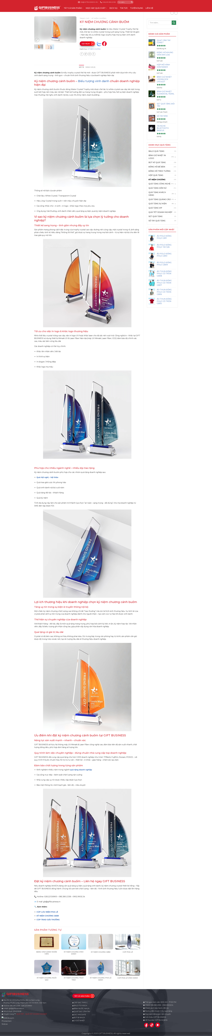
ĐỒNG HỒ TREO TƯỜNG (159, 171)
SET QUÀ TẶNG (156, 216)
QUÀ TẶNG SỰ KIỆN (158, 204)
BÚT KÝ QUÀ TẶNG (157, 162)
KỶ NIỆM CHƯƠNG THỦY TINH (74, 979)
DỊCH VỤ (113, 8)
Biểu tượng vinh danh (93, 81)
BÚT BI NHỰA (79, 1018)
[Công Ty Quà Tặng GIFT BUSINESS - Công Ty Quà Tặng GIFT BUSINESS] (47, 8)
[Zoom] (37, 40)
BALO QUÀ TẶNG (156, 151)
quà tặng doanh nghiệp (81, 770)
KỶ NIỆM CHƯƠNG (157, 180)
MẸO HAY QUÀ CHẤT (95, 8)
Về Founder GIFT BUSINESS (156, 1020)
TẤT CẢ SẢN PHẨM (73, 8)
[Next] (73, 29)
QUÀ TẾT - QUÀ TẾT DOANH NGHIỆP (31, 1014)
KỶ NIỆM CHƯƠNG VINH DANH (73, 953)
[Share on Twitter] (86, 54)
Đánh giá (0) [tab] (90, 67)
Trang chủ (84, 18)
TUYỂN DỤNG (136, 8)
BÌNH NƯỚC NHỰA (81, 1009)
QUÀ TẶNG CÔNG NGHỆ (159, 184)
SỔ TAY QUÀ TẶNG (157, 221)
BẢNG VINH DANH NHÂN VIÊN (46, 953)
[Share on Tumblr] (94, 54)
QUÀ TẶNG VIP (155, 208)
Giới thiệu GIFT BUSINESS (155, 1017)
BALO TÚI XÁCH (80, 1006)
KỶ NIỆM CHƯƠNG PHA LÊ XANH (100, 979)
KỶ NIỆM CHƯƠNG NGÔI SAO (47, 979)
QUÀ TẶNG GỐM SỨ (158, 188)
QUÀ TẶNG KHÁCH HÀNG (157, 193)
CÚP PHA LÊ (128, 952)
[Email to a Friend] (90, 54)
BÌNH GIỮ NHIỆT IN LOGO (157, 156)
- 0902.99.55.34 (167, 1005)
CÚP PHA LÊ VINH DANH (127, 978)
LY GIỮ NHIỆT (79, 1021)
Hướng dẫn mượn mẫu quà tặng (158, 1011)
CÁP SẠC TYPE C (81, 1003)
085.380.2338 (156, 1005)
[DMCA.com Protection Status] (8, 1021)
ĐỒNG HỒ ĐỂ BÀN (157, 167)
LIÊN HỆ (149, 8)
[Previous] (38, 29)
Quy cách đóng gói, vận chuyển (158, 1014)
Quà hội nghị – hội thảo (47, 477)
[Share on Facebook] (82, 54)
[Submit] (131, 2)
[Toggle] (175, 157)
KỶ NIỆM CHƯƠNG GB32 (100, 952)
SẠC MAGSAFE (80, 1015)
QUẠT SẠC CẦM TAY (82, 1011)
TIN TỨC (124, 8)
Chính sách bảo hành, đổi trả (156, 1008)
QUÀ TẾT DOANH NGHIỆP (160, 212)
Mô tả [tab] (81, 67)
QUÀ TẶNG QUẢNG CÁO (160, 199)
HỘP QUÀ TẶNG (156, 175)
